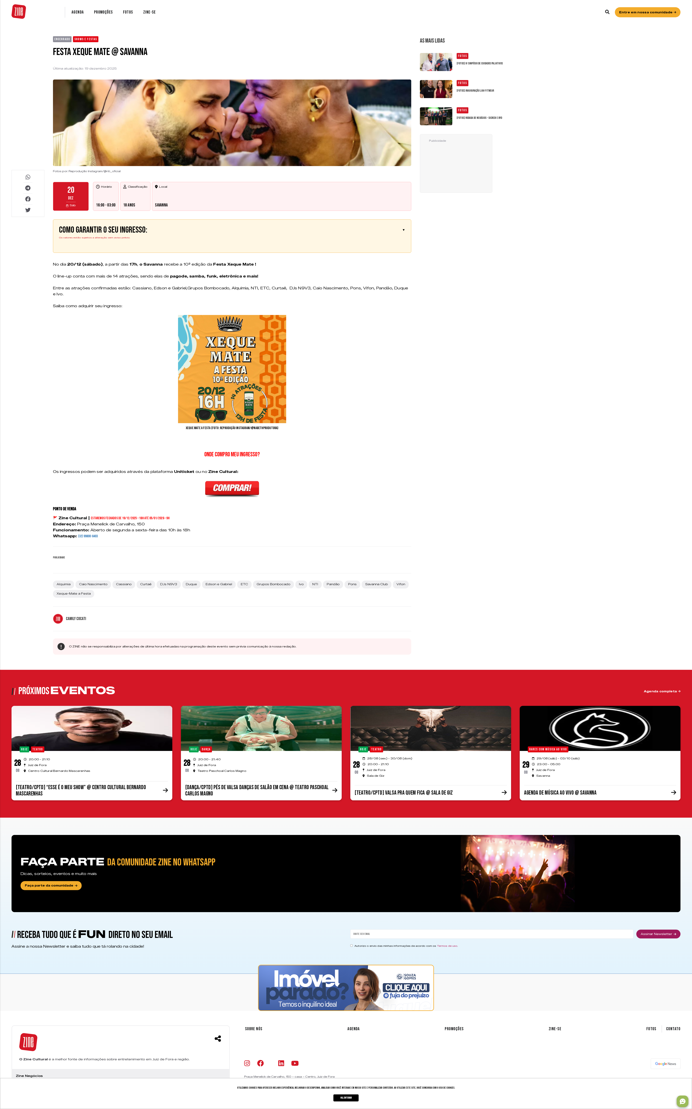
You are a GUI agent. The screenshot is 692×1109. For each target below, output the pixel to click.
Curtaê (146, 584)
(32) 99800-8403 (88, 536)
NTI (315, 584)
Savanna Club (376, 584)
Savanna (161, 205)
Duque (191, 584)
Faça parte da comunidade (49, 885)
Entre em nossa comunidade (646, 12)
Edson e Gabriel (219, 584)
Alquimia (63, 584)
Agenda (78, 12)
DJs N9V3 (168, 584)
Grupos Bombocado (273, 584)
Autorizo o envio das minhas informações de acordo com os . (406, 945)
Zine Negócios (29, 1076)
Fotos (128, 12)
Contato (673, 1029)
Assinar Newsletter (656, 934)
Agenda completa (661, 691)
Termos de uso (447, 945)
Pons (352, 584)
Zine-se (149, 12)
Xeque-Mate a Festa (74, 593)
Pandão (333, 584)
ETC (244, 584)
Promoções (103, 12)
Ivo (301, 584)
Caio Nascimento (93, 584)
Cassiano (124, 584)
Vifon (400, 584)
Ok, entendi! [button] (346, 1097)
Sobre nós (254, 1028)
